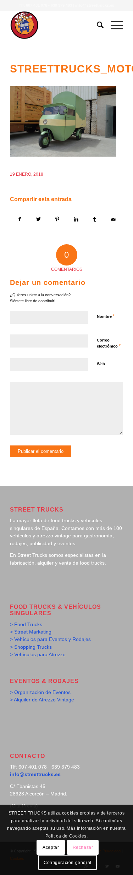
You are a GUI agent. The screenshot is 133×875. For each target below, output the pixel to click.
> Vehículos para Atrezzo (38, 654)
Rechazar (83, 847)
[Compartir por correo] (113, 219)
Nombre (106, 316)
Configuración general (68, 862)
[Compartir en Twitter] (38, 219)
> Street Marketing (30, 632)
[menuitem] (97, 25)
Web (101, 364)
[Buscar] (97, 25)
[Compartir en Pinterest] (57, 219)
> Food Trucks (26, 624)
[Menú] (113, 25)
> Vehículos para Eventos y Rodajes (50, 639)
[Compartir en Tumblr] (94, 219)
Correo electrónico (109, 343)
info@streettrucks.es (94, 5)
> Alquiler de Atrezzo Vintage (42, 699)
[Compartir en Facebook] (19, 219)
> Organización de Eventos (40, 692)
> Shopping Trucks (31, 647)
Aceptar (51, 847)
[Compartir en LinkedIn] (76, 219)
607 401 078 (36, 5)
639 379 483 (61, 5)
